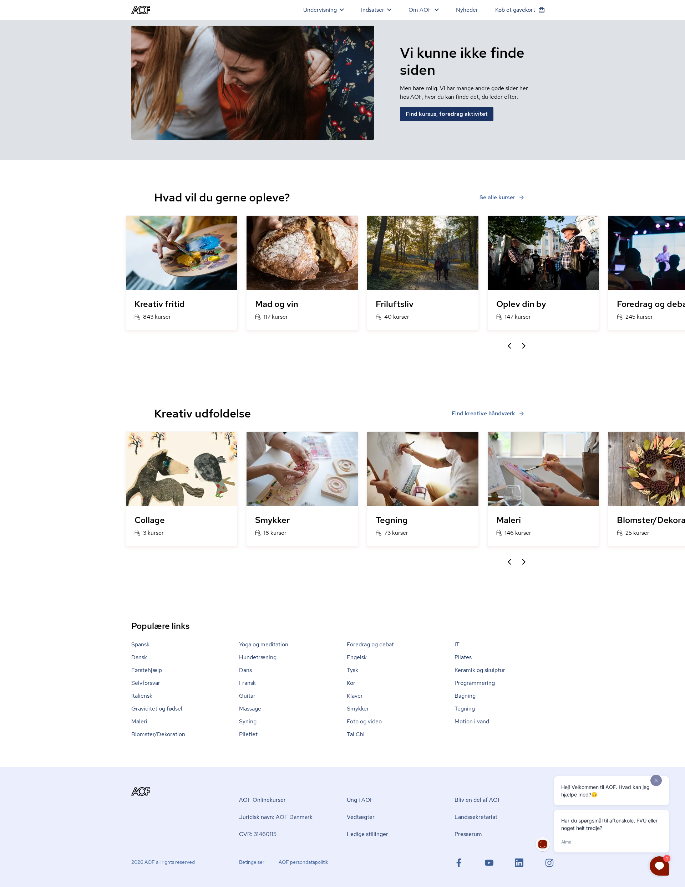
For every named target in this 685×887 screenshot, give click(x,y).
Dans (245, 670)
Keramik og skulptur (480, 670)
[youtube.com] (489, 862)
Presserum (468, 834)
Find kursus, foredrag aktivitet (447, 114)
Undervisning (320, 10)
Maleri (139, 721)
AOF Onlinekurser (262, 800)
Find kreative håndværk (483, 413)
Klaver (355, 695)
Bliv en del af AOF (478, 800)
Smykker (358, 708)
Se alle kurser (497, 197)
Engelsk (357, 657)
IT (457, 644)
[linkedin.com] (519, 862)
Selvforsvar (145, 683)
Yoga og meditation (263, 644)
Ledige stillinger (367, 834)
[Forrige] (509, 346)
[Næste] (524, 346)
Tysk (352, 670)
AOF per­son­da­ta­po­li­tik (303, 862)
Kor (351, 683)
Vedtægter (361, 817)
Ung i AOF (360, 800)
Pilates (463, 657)
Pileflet (248, 734)
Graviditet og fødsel (156, 708)
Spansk (140, 644)
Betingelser (251, 862)
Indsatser (372, 10)
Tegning (465, 708)
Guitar (247, 695)
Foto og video (364, 721)
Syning (248, 721)
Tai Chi (356, 734)
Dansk (139, 657)
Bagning (465, 695)
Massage (250, 708)
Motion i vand (472, 721)
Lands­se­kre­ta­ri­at (476, 817)
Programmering (475, 683)
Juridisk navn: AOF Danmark (276, 817)
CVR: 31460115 (257, 834)
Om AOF (420, 10)
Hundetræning (257, 657)
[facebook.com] (459, 862)
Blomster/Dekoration (158, 734)
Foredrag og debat (370, 644)
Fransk (247, 683)
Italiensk (141, 695)
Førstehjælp (146, 670)
